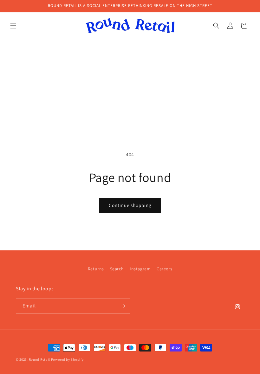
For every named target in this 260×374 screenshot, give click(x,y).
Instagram (140, 269)
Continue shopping (130, 205)
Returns (96, 269)
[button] (13, 26)
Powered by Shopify (67, 359)
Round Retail (39, 359)
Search (117, 269)
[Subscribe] (123, 306)
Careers (164, 269)
